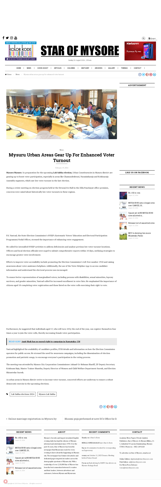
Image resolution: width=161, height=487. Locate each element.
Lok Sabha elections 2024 (22, 394)
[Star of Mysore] (74, 54)
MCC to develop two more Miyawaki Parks (139, 234)
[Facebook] (3, 38)
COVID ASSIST (42, 68)
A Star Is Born (95, 438)
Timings (124, 68)
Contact (137, 68)
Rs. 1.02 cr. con (134, 193)
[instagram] (11, 38)
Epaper (153, 38)
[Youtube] (15, 38)
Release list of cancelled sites (141, 223)
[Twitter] (7, 38)
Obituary (85, 68)
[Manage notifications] (6, 481)
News (29, 68)
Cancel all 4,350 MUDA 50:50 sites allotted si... (140, 214)
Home (18, 68)
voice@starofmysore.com (129, 468)
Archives (98, 68)
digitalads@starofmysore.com (142, 459)
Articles (58, 68)
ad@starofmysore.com (137, 462)
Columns (71, 68)
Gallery (111, 68)
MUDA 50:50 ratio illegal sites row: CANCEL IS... (141, 204)
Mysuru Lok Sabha (47, 394)
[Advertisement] (75, 17)
